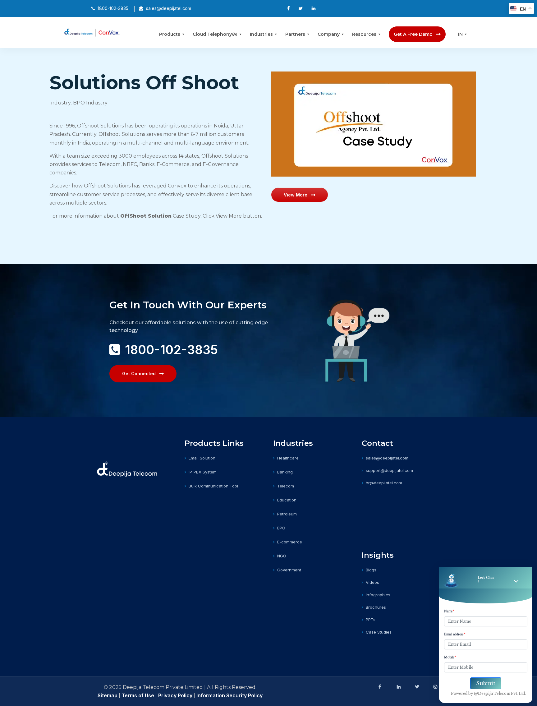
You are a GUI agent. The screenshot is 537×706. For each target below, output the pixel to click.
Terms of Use (138, 695)
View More (295, 194)
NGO (281, 555)
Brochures (376, 607)
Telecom (285, 485)
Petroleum (287, 513)
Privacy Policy (175, 695)
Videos (372, 582)
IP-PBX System (203, 471)
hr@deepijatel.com (384, 482)
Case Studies (379, 632)
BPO (281, 527)
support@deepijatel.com (389, 470)
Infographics (378, 594)
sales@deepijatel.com (387, 457)
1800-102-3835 (171, 349)
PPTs (370, 619)
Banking (285, 471)
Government (289, 569)
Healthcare (288, 457)
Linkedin (398, 686)
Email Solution (202, 457)
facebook (380, 686)
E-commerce (289, 541)
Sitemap (108, 695)
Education (286, 499)
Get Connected (139, 373)
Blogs (371, 569)
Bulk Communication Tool (213, 485)
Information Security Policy (229, 695)
